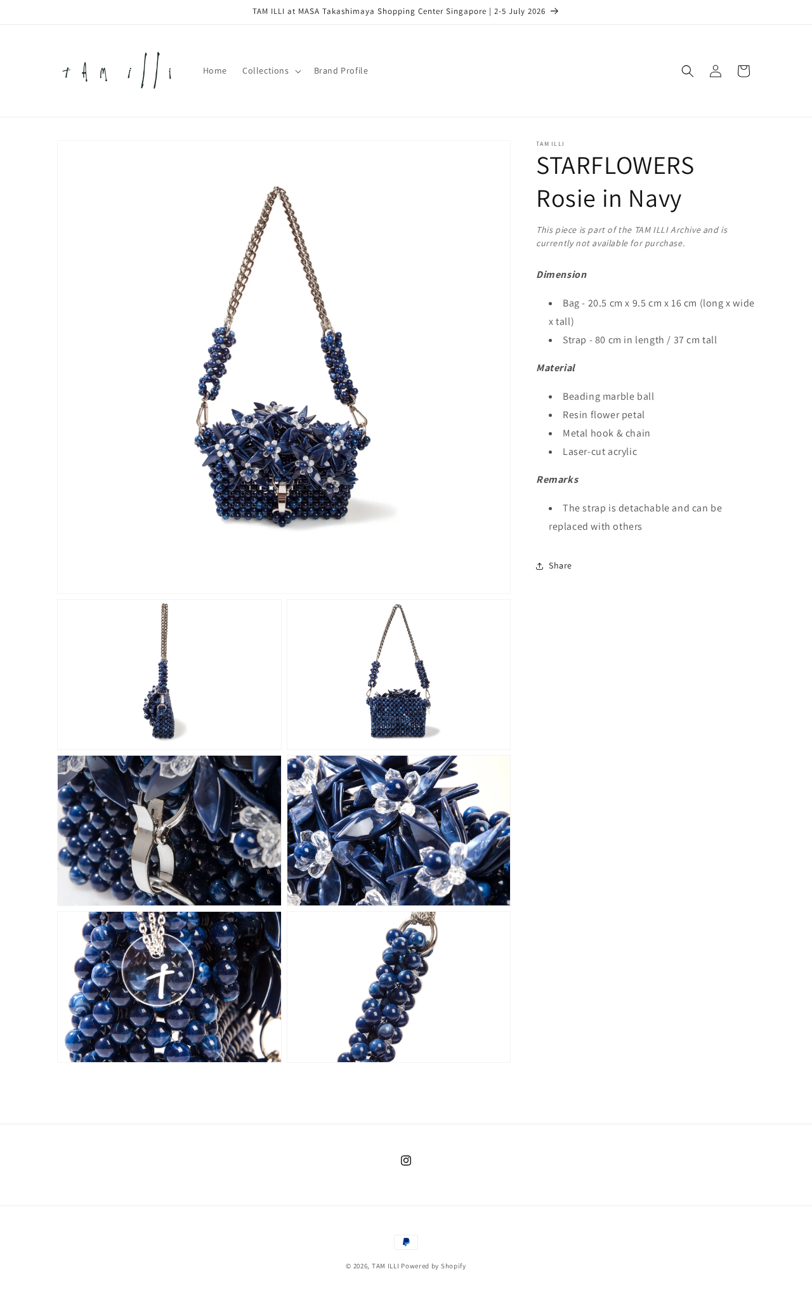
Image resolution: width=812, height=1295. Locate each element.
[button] (270, 70)
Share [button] (560, 565)
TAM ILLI (386, 1265)
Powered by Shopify (433, 1265)
